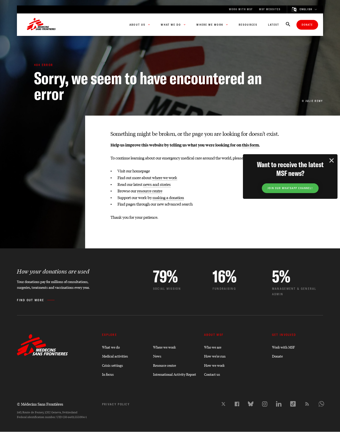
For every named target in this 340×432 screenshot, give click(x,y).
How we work (214, 365)
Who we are (212, 347)
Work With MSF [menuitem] (241, 9)
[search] (288, 24)
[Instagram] (264, 404)
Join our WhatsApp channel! (290, 188)
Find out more (30, 300)
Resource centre (164, 365)
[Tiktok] (293, 404)
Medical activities (115, 356)
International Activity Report (174, 374)
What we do (111, 347)
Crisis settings (112, 365)
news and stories (157, 184)
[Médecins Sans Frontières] (42, 355)
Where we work (164, 347)
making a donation (168, 197)
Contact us (212, 374)
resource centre (149, 191)
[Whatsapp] (321, 404)
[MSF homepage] (41, 24)
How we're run (215, 356)
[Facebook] (237, 404)
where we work (164, 177)
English (306, 9)
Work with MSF (283, 347)
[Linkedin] (279, 404)
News (157, 356)
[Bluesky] (250, 404)
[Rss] (307, 404)
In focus (108, 374)
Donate (307, 24)
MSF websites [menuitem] (270, 9)
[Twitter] (223, 404)
